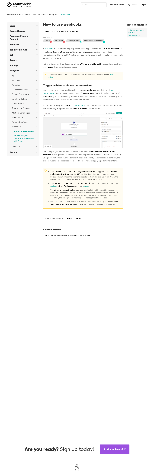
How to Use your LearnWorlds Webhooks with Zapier (24, 138)
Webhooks (65, 14)
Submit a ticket (117, 5)
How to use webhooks (23, 131)
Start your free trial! (114, 449)
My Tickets (132, 5)
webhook (49, 48)
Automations (79, 105)
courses (86, 186)
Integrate (53, 14)
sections (54, 186)
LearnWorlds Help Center (18, 14)
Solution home (39, 14)
